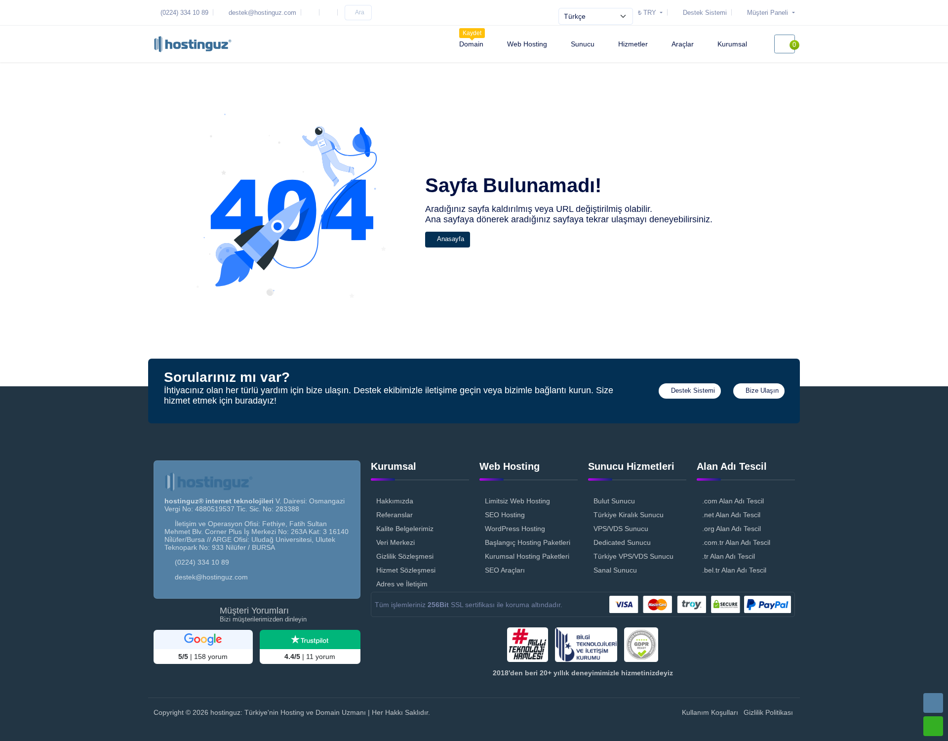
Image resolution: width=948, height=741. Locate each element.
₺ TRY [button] (648, 12)
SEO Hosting (505, 515)
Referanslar (394, 515)
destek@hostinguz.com (211, 577)
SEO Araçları (505, 570)
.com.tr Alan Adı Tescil (736, 542)
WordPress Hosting (515, 529)
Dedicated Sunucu (622, 542)
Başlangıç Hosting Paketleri (527, 542)
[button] (764, 12)
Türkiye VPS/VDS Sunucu (633, 556)
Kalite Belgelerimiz (405, 529)
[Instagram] (312, 12)
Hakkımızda (394, 501)
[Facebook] (330, 12)
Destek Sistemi (692, 390)
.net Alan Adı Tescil (731, 515)
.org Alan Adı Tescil (731, 529)
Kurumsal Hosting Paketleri (527, 556)
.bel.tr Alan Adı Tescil (734, 570)
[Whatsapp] (933, 726)
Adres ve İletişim (402, 584)
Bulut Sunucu (614, 501)
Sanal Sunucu (615, 570)
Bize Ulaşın (761, 390)
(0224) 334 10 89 (202, 562)
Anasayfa (449, 239)
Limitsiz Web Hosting (517, 501)
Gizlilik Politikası (768, 712)
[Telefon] (933, 703)
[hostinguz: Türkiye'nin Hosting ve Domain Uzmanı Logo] (192, 44)
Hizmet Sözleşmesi (405, 570)
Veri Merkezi (395, 542)
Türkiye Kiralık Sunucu (628, 515)
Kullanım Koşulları (710, 712)
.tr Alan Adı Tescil (728, 556)
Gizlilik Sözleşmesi (405, 556)
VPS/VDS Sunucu (620, 529)
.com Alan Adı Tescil (733, 501)
